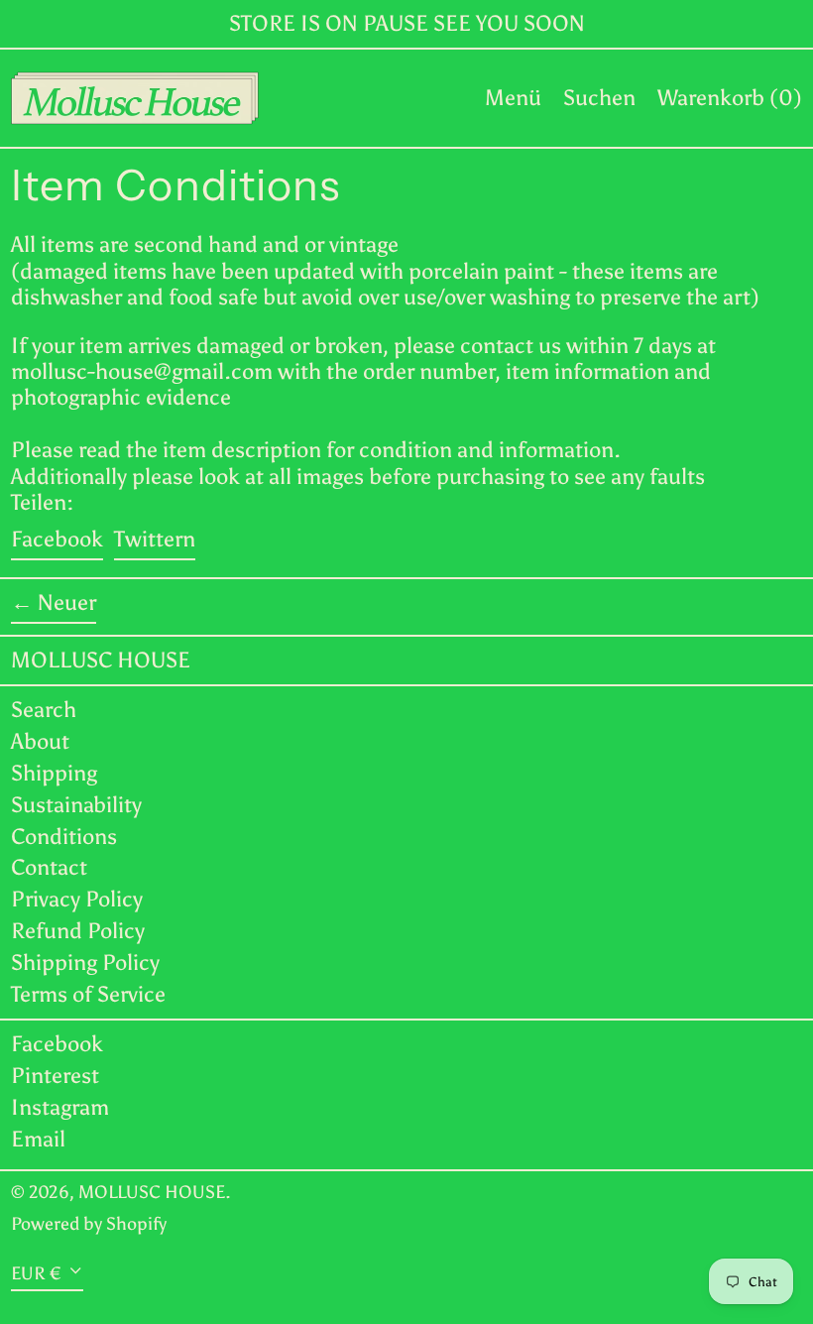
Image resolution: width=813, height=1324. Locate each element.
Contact (49, 867)
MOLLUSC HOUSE (100, 660)
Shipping (54, 773)
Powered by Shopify (89, 1224)
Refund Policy (78, 930)
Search (43, 709)
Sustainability (76, 804)
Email (38, 1139)
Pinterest (55, 1076)
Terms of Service (88, 994)
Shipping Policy (85, 962)
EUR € (36, 1272)
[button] (599, 98)
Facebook (57, 1044)
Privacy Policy (77, 899)
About (40, 741)
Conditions (64, 836)
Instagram (60, 1108)
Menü (513, 97)
